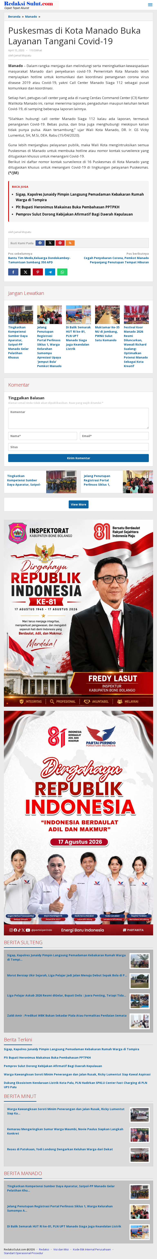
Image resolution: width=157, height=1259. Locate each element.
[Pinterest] (60, 243)
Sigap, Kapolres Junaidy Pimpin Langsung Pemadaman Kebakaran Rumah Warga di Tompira (71, 1049)
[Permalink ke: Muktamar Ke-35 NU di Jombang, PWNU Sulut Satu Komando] (107, 314)
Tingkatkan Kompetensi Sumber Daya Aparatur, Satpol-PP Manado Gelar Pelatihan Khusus (24, 484)
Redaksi (44, 1249)
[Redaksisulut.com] (31, 5)
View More (78, 504)
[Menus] (150, 5)
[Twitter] (50, 243)
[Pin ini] (38, 271)
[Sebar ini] (13, 271)
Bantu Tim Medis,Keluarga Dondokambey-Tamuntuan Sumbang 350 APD (39, 258)
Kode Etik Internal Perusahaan (92, 1249)
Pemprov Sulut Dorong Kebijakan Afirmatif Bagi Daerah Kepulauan (74, 214)
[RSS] (70, 243)
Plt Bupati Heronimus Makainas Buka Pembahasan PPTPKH (68, 207)
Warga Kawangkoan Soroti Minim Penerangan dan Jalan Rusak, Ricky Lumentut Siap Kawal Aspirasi (77, 1074)
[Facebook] (40, 243)
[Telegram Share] (50, 271)
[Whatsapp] (62, 271)
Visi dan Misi (61, 1249)
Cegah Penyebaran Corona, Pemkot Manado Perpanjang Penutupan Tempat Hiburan (116, 258)
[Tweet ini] (25, 271)
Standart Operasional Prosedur (23, 1253)
